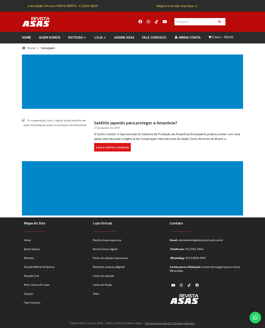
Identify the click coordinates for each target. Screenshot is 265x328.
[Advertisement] (133, 82)
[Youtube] (165, 22)
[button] (255, 317)
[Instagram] (148, 22)
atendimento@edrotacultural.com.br (200, 240)
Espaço (28, 293)
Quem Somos (49, 37)
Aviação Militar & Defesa (39, 266)
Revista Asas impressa (107, 240)
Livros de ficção (102, 284)
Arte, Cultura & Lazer (37, 284)
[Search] (219, 21)
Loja (98, 37)
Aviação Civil (31, 275)
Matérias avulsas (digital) (109, 266)
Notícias (75, 37)
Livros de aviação (103, 275)
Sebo (96, 293)
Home (26, 37)
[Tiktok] (156, 22)
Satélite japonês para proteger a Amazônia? (135, 122)
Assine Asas (124, 37)
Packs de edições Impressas (110, 258)
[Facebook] (140, 22)
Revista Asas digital (105, 249)
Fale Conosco (154, 37)
